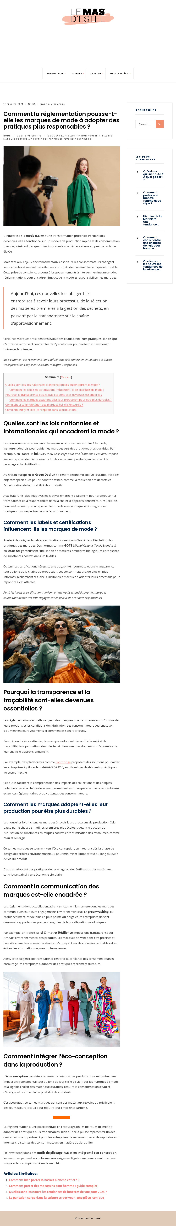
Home (7, 135)
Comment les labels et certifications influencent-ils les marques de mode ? (56, 390)
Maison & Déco (119, 73)
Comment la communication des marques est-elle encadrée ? (44, 404)
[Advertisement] (88, 57)
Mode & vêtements (52, 104)
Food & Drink (55, 73)
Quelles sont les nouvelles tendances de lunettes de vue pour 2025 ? (58, 1192)
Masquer (66, 377)
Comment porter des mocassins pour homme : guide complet (53, 1186)
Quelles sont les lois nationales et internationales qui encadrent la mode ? (52, 385)
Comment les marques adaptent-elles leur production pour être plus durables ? (60, 400)
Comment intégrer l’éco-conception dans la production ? (41, 410)
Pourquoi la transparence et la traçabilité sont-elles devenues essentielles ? (53, 395)
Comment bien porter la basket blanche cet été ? (44, 1180)
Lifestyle (95, 73)
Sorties (77, 73)
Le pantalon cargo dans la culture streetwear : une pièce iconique (56, 1198)
